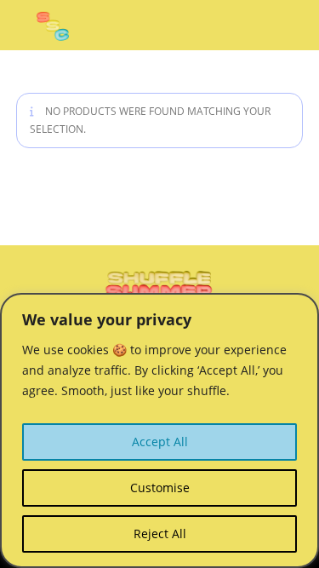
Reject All (160, 533)
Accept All (160, 441)
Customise (160, 487)
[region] (159, 430)
